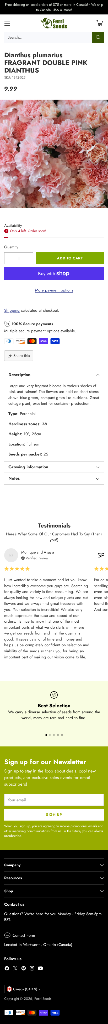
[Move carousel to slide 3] (54, 735)
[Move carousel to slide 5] (62, 735)
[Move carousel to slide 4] (58, 735)
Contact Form (24, 935)
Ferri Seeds (42, 998)
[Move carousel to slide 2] (50, 735)
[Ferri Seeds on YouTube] (40, 969)
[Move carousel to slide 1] (46, 735)
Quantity (11, 247)
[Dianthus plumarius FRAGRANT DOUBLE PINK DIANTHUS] (54, 154)
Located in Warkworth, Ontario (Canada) (38, 945)
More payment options (54, 290)
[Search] (98, 37)
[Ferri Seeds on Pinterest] (23, 969)
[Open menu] (7, 23)
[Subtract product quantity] (9, 258)
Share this (21, 356)
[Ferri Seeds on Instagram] (32, 969)
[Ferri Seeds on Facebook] (7, 969)
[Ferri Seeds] (54, 23)
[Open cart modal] (99, 23)
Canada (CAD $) (25, 989)
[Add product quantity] (28, 258)
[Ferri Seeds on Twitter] (15, 969)
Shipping (12, 310)
